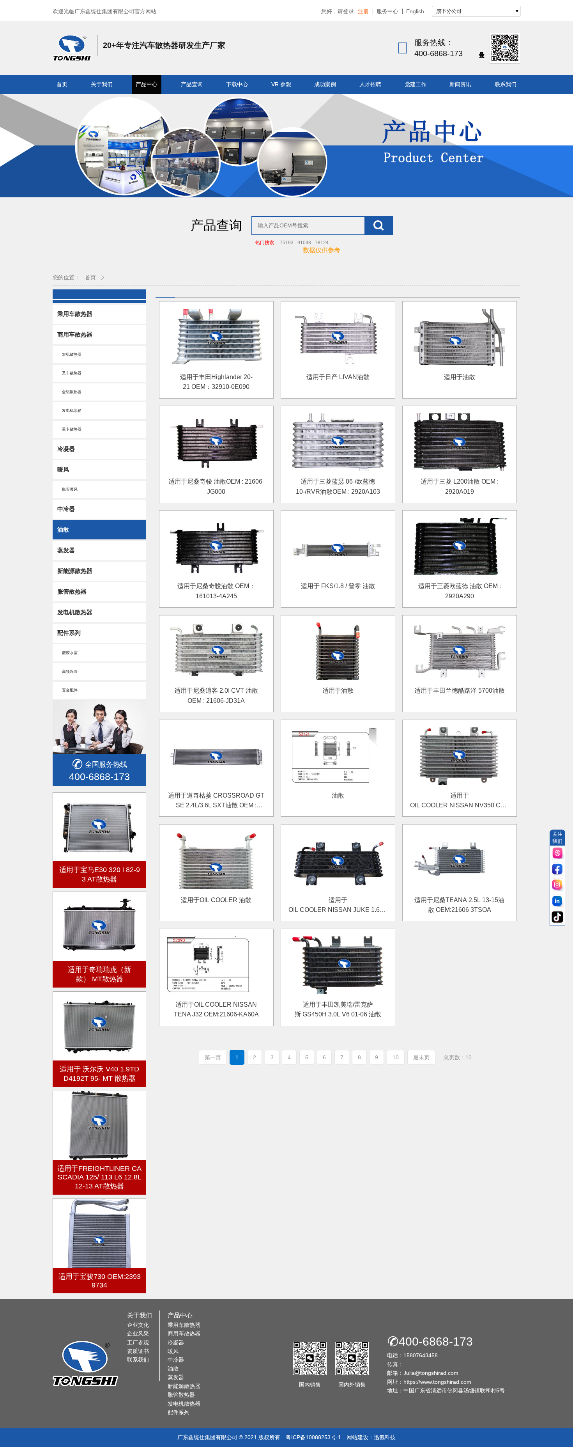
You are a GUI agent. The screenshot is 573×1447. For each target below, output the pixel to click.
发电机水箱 (69, 410)
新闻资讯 (460, 84)
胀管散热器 (72, 591)
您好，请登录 (337, 11)
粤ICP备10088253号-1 (313, 1437)
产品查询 (192, 84)
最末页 (421, 1057)
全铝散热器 (69, 392)
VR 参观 (281, 84)
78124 (322, 242)
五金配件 (67, 690)
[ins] (557, 885)
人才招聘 (370, 84)
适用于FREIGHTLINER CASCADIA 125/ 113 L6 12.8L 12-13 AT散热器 (99, 1177)
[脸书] (557, 869)
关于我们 (102, 84)
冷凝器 (66, 448)
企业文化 (138, 1325)
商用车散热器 (74, 334)
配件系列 (69, 633)
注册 (363, 11)
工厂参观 (138, 1342)
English (415, 11)
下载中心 (237, 84)
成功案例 (325, 84)
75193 (287, 242)
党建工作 (415, 84)
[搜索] (378, 225)
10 (396, 1057)
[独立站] (557, 853)
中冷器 (66, 508)
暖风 (63, 469)
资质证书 (138, 1351)
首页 (62, 84)
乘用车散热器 (74, 313)
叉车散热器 (69, 373)
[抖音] (557, 917)
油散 (63, 529)
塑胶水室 (67, 653)
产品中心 (146, 84)
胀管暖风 (67, 489)
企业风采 (138, 1333)
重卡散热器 (69, 429)
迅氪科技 (385, 1437)
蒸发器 (66, 550)
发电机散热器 (74, 612)
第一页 (213, 1057)
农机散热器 (69, 354)
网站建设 (357, 1437)
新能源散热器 (74, 570)
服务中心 (387, 11)
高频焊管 (67, 671)
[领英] (557, 901)
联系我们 (505, 84)
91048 (304, 242)
